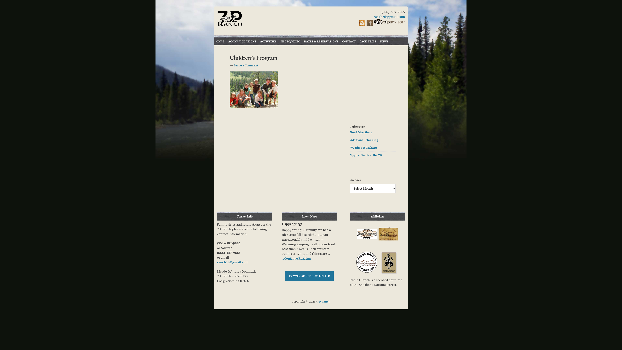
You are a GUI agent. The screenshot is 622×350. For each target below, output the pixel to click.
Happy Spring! (292, 224)
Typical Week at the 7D (366, 155)
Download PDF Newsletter (309, 276)
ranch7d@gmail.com (389, 17)
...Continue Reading (296, 258)
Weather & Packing (363, 147)
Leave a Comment (246, 65)
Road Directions (361, 132)
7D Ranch (246, 18)
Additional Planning (364, 140)
